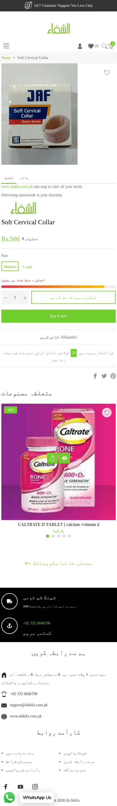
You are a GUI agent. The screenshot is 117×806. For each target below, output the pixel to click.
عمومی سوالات (74, 770)
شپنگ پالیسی (74, 753)
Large (27, 267)
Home (6, 58)
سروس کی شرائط (19, 762)
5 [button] (69, 536)
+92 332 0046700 (36, 623)
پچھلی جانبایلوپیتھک (62, 563)
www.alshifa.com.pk (17, 187)
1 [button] (47, 536)
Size (4, 256)
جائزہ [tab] (24, 178)
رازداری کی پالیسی (23, 770)
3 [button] (58, 536)
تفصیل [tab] (9, 178)
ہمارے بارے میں (20, 753)
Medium (10, 267)
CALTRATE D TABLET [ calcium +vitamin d (58, 524)
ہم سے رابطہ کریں (79, 762)
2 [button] (53, 536)
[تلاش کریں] (104, 46)
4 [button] (64, 536)
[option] (58, 471)
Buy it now (58, 316)
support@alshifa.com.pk (29, 705)
